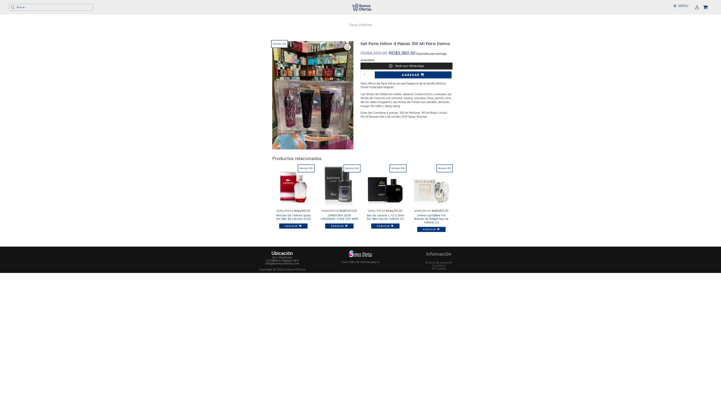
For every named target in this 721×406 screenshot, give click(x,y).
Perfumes (365, 25)
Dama (353, 25)
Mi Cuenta (439, 268)
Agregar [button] (292, 226)
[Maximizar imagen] (347, 47)
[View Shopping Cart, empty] (708, 7)
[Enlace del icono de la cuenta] (697, 7)
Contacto (438, 265)
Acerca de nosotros (438, 262)
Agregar (411, 75)
